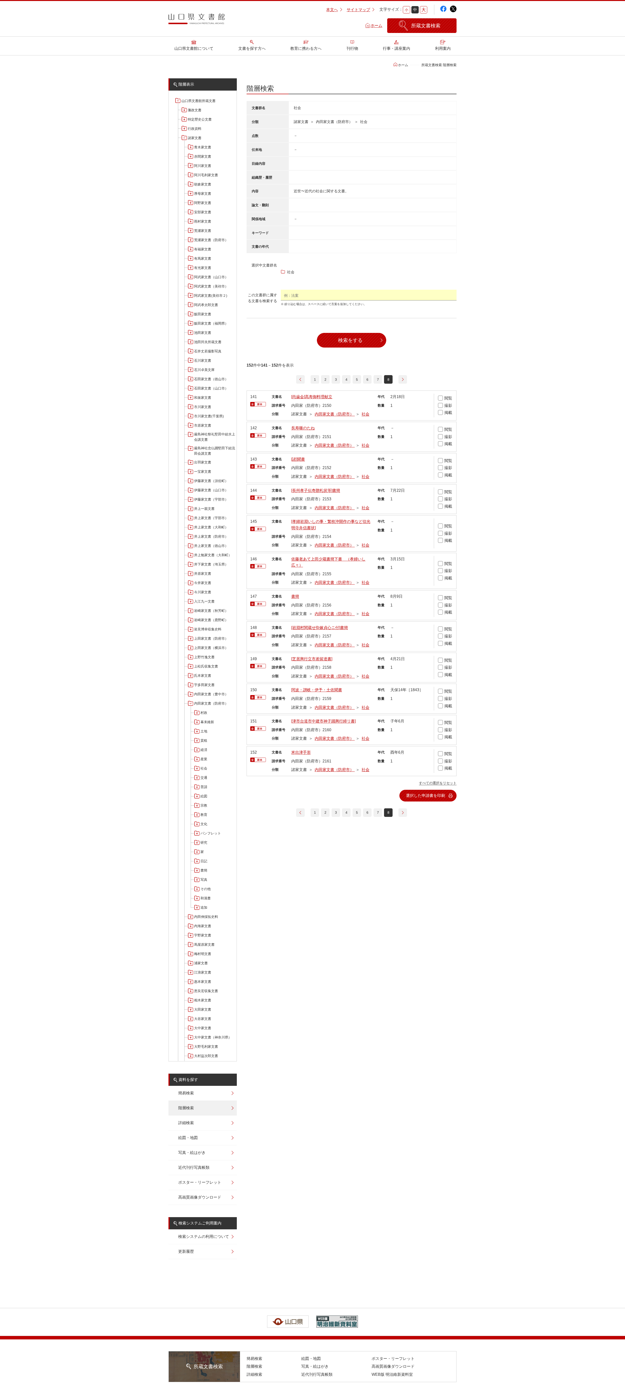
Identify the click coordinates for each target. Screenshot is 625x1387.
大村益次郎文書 (206, 1056)
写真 (203, 880)
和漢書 (205, 898)
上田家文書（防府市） (211, 638)
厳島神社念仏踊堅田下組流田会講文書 (214, 450)
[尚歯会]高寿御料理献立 (311, 397)
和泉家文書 (202, 398)
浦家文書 (201, 963)
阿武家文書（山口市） (211, 277)
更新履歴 (186, 1251)
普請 (203, 787)
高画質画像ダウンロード (199, 1197)
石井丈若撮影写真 (207, 351)
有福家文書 (202, 249)
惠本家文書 (202, 982)
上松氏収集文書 (206, 666)
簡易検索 (186, 1093)
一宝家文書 (202, 471)
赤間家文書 (202, 156)
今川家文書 (202, 592)
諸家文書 (194, 138)
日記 (203, 861)
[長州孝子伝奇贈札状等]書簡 (315, 490)
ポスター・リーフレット (199, 1182)
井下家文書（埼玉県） (211, 564)
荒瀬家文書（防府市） (211, 240)
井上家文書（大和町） (211, 527)
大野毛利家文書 (206, 1046)
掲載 (448, 413)
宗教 (203, 805)
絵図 (203, 796)
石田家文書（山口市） (211, 388)
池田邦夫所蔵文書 (207, 342)
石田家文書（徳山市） (211, 379)
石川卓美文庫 (204, 370)
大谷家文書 (202, 1019)
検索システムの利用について (203, 1236)
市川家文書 (202, 407)
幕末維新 (207, 722)
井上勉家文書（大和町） (213, 555)
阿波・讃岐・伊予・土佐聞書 (316, 690)
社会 (203, 768)
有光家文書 (202, 268)
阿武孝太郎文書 (206, 305)
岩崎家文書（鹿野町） (211, 620)
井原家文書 (202, 573)
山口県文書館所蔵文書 (198, 101)
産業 (203, 759)
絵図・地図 (188, 1138)
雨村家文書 (202, 221)
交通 (203, 778)
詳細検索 (186, 1123)
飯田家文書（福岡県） (211, 323)
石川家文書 (202, 360)
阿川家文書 (202, 166)
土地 (203, 731)
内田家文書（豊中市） (211, 694)
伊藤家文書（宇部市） (211, 499)
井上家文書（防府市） (211, 536)
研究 (203, 842)
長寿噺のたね (303, 428)
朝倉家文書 (202, 184)
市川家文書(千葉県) (209, 416)
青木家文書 (202, 147)
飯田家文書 (202, 314)
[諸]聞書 (298, 459)
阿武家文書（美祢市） (211, 286)
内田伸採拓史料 (206, 917)
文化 (203, 824)
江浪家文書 (202, 972)
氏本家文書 (202, 676)
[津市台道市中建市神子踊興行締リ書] (323, 721)
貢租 (203, 740)
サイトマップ (358, 10)
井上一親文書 (204, 509)
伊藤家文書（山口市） (211, 490)
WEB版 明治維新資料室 (392, 1374)
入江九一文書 (204, 601)
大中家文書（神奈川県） (213, 1037)
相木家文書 (202, 1000)
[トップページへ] (196, 20)
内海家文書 (202, 926)
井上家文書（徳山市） (211, 546)
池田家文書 (202, 333)
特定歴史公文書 (200, 119)
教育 (203, 815)
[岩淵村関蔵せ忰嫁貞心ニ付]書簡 (319, 628)
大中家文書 (202, 1028)
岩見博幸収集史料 (207, 629)
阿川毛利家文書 (206, 175)
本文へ (332, 10)
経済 (203, 750)
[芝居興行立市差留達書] (311, 659)
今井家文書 (202, 583)
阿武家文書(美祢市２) (210, 296)
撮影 (448, 405)
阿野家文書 (202, 203)
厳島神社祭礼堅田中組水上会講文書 (214, 437)
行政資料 (194, 129)
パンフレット (210, 833)
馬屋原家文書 (204, 944)
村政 (203, 713)
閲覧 (448, 398)
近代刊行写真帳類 (193, 1167)
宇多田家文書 (204, 685)
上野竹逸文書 (204, 657)
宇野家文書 (202, 935)
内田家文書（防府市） (211, 703)
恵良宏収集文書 (206, 991)
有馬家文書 (202, 258)
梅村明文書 (202, 954)
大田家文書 (202, 1009)
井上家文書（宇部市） (211, 518)
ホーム (376, 25)
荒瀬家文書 (202, 231)
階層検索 (186, 1108)
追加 (203, 907)
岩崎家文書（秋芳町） (211, 611)
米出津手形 (301, 752)
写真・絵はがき (192, 1153)
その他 (205, 889)
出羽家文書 (202, 462)
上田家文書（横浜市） (211, 648)
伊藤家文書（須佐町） (211, 481)
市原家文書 (202, 425)
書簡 (203, 870)
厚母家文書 (202, 193)
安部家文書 (202, 212)
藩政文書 (194, 110)
